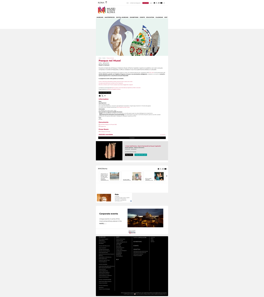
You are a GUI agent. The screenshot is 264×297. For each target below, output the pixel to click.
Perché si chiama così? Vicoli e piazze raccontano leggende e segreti (116, 84)
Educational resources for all (139, 252)
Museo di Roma (102, 269)
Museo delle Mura (103, 258)
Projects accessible (137, 255)
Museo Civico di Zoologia (104, 289)
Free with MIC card (105, 92)
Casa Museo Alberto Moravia (105, 281)
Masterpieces (110, 17)
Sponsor (152, 241)
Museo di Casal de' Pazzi (104, 260)
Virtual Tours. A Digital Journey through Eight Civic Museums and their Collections (104, 176)
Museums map (119, 240)
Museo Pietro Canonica (104, 273)
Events (142, 17)
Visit (165, 17)
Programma (103, 126)
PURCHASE (145, 3)
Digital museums (122, 17)
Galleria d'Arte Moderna (104, 272)
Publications (102, 240)
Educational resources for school (140, 251)
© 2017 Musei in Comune (129, 294)
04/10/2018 (122, 199)
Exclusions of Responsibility (144, 294)
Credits (152, 294)
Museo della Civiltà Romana (105, 257)
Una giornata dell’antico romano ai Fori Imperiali (111, 83)
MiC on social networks (148, 179)
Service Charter (102, 241)
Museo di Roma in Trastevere (105, 275)
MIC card (151, 72)
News (152, 238)
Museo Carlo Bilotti (103, 283)
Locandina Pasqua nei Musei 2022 (108, 124)
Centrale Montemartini (104, 249)
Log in (151, 3)
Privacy (137, 294)
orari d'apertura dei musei (123, 107)
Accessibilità (119, 253)
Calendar (159, 17)
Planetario (101, 287)
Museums (100, 17)
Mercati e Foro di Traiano (104, 250)
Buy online (129, 154)
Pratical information (120, 239)
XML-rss (165, 294)
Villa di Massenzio (103, 261)
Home (100, 58)
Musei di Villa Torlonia (104, 277)
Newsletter (101, 243)
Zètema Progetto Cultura (114, 89)
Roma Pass (118, 246)
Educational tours (120, 247)
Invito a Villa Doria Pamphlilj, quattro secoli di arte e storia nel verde (115, 81)
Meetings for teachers (138, 254)
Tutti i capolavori (139, 237)
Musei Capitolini (102, 247)
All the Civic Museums (135, 3)
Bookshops (118, 254)
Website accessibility (158, 294)
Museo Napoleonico (103, 270)
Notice (152, 240)
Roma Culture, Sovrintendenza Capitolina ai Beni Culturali (126, 87)
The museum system (103, 239)
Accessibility (119, 251)
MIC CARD (118, 244)
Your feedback (119, 256)
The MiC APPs (126, 179)
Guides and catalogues (121, 250)
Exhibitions (134, 17)
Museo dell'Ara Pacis (103, 252)
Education (150, 17)
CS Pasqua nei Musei (105, 131)
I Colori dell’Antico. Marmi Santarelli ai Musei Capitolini (143, 146)
